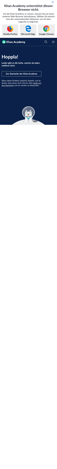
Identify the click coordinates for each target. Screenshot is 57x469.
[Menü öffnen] (53, 41)
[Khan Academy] (12, 42)
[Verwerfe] (53, 2)
